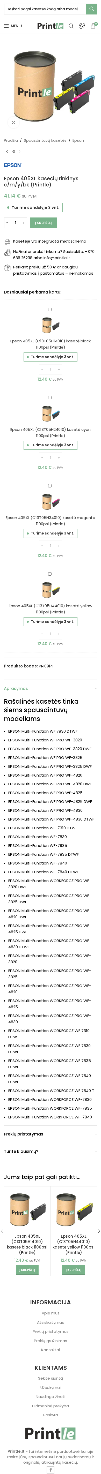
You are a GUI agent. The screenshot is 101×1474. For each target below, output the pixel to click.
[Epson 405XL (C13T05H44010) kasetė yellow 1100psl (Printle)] (73, 1209)
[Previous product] (7, 152)
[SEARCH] (91, 9)
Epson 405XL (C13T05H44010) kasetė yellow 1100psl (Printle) (74, 1244)
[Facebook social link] (50, 1470)
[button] (27, 1270)
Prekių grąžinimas (50, 1340)
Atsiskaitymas (50, 1322)
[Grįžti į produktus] (13, 152)
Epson (78, 140)
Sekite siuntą (50, 1378)
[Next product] (19, 152)
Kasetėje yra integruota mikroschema (49, 241)
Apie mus (51, 1313)
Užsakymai (50, 1387)
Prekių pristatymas (51, 1331)
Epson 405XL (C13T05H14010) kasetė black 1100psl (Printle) (27, 1244)
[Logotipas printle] (50, 1433)
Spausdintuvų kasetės (45, 140)
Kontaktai (50, 1349)
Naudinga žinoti (50, 1396)
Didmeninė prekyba (50, 1406)
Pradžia (11, 140)
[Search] (71, 26)
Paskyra (50, 1415)
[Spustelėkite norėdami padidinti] (13, 122)
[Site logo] (50, 25)
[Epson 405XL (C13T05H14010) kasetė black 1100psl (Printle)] (27, 1209)
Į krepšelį (43, 222)
